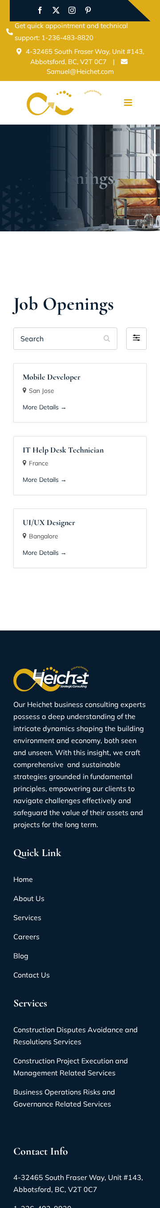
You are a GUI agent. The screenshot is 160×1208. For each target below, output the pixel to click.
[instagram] (72, 10)
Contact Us (31, 974)
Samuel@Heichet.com (80, 71)
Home (23, 879)
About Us (28, 898)
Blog (20, 955)
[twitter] (56, 10)
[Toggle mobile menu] (128, 102)
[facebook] (40, 10)
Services (27, 917)
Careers (26, 936)
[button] (136, 338)
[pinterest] (88, 10)
